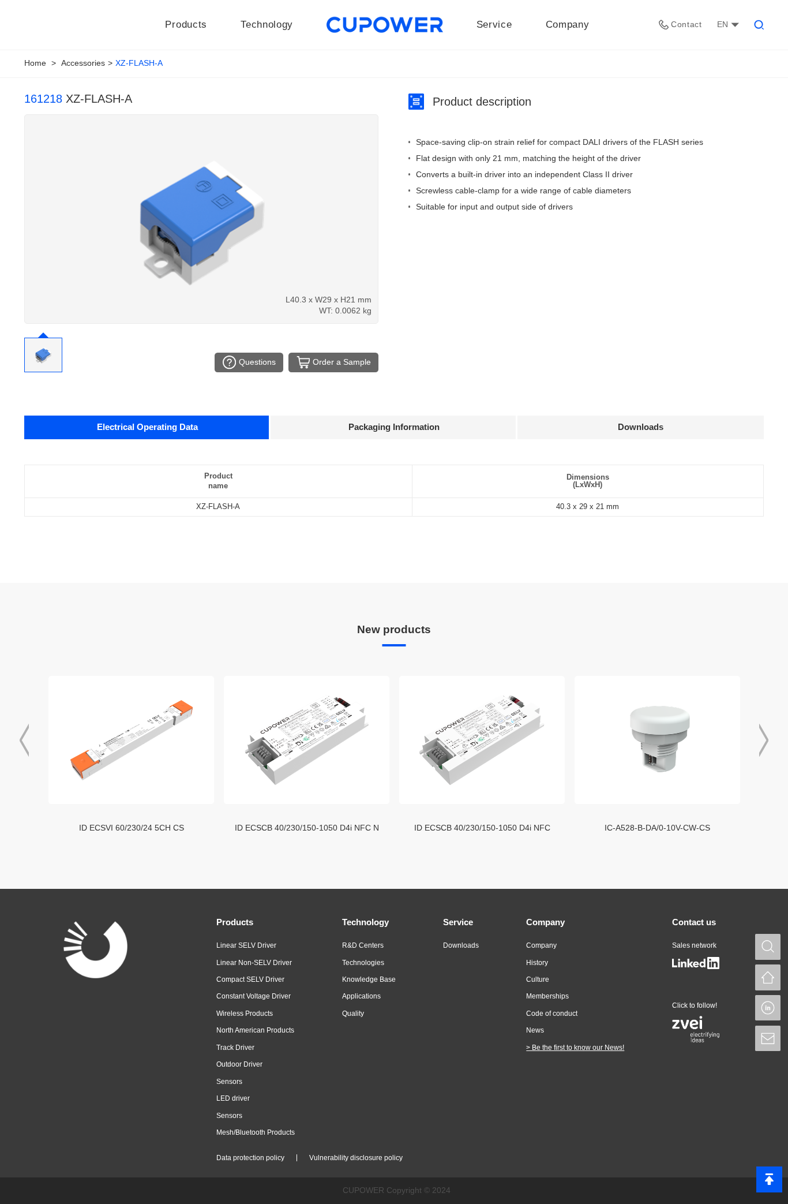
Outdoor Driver (239, 1064)
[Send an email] (768, 1038)
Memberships (547, 996)
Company (545, 922)
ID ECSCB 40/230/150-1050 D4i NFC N (307, 828)
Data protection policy (250, 1158)
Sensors (229, 1082)
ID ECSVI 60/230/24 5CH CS (131, 828)
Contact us (694, 922)
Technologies (363, 963)
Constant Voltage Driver (253, 996)
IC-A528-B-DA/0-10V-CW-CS (657, 828)
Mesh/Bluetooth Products (255, 1132)
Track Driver (235, 1048)
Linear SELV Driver (246, 945)
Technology (365, 922)
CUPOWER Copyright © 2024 (397, 1190)
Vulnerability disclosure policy (356, 1158)
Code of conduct (551, 1013)
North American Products (255, 1030)
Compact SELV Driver (250, 979)
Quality (353, 1013)
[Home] (768, 977)
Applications (361, 996)
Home (35, 63)
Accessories (83, 63)
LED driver (233, 1098)
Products (234, 922)
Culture (537, 979)
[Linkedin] (768, 1007)
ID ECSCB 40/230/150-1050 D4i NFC (482, 828)
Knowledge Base (369, 979)
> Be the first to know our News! (575, 1048)
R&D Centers (363, 945)
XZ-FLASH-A (139, 63)
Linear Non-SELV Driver (254, 963)
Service (458, 922)
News (535, 1030)
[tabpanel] (394, 505)
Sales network (694, 945)
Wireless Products (244, 1013)
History (537, 963)
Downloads (461, 945)
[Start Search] (768, 946)
